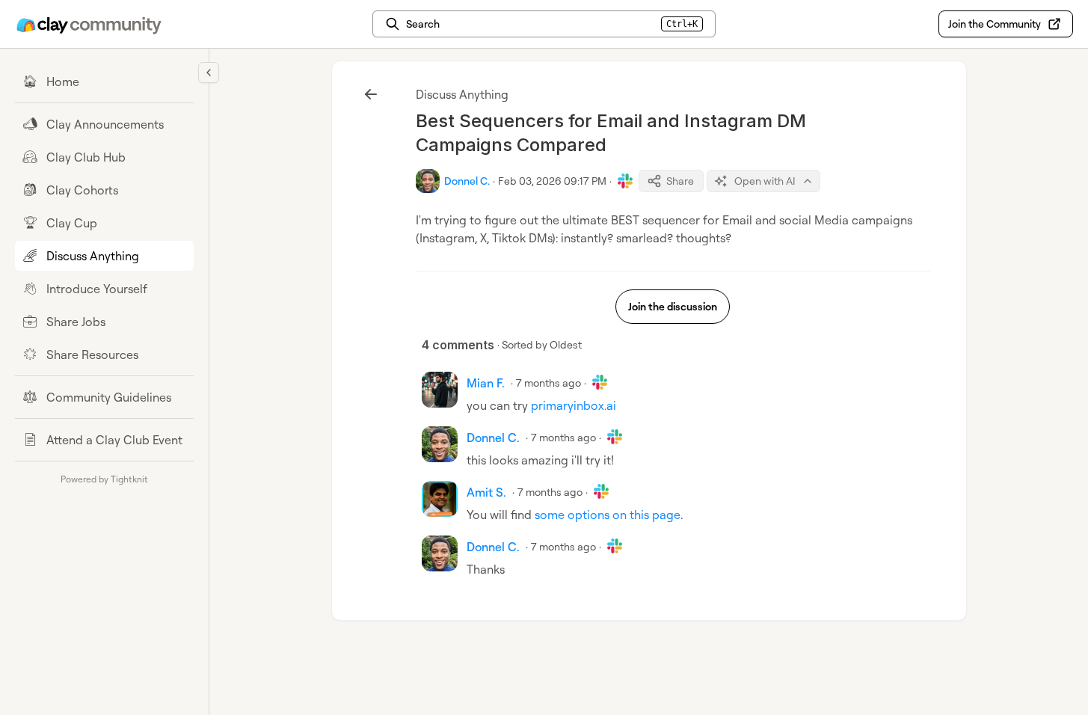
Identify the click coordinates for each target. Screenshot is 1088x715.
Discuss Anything (462, 94)
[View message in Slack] (625, 181)
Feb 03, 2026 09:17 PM (552, 180)
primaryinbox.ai (573, 405)
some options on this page (607, 514)
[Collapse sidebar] (208, 72)
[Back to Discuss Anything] (371, 94)
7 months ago (548, 382)
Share (680, 180)
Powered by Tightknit (104, 479)
